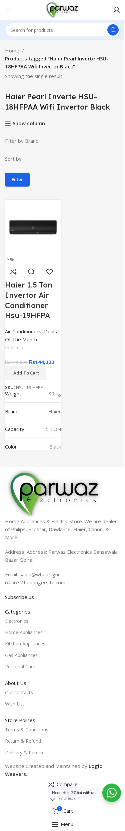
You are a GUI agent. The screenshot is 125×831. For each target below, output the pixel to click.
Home (12, 50)
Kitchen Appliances (25, 643)
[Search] (113, 30)
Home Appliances (24, 632)
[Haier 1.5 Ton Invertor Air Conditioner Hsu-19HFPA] (33, 226)
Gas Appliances (21, 655)
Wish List (14, 704)
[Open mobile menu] (8, 10)
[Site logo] (62, 9)
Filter (17, 179)
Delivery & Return (24, 752)
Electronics (16, 621)
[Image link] (55, 493)
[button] (25, 373)
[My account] (116, 10)
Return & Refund (23, 741)
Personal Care (20, 666)
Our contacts (19, 692)
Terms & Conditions (26, 729)
